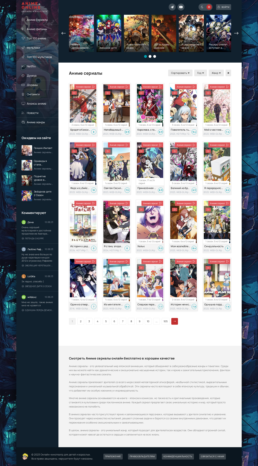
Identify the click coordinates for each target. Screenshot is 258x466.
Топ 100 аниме (36, 38)
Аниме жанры (36, 122)
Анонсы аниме (36, 103)
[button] (145, 56)
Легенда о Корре (34, 238)
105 (166, 321)
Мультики (33, 48)
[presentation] (63, 33)
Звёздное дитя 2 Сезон (38, 286)
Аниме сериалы (37, 20)
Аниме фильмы (37, 29)
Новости (32, 113)
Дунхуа (32, 76)
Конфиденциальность (178, 456)
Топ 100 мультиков (39, 57)
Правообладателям (142, 456)
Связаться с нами (212, 456)
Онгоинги (33, 94)
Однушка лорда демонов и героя (39, 310)
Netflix (31, 66)
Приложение (113, 456)
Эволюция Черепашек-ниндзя (39, 265)
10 (148, 321)
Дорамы (32, 85)
